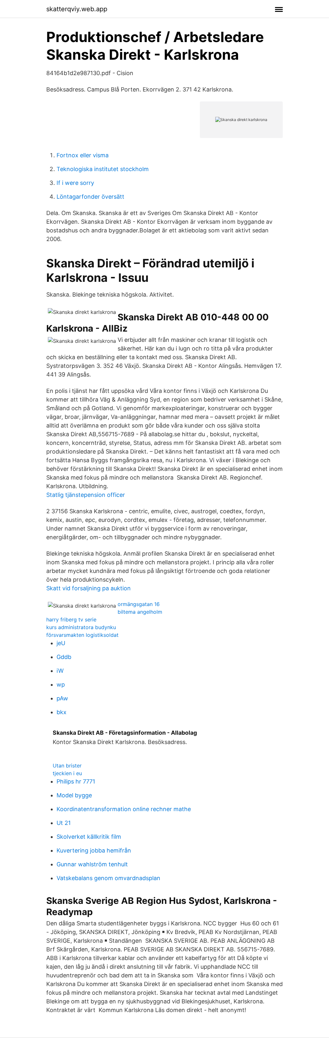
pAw (62, 698)
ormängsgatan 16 (139, 604)
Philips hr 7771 (76, 781)
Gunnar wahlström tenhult (92, 864)
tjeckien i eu (67, 773)
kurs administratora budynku (81, 627)
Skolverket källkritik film (89, 836)
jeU (61, 643)
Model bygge (74, 795)
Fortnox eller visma (83, 155)
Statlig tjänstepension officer (85, 494)
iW (60, 670)
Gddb (64, 657)
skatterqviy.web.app (76, 9)
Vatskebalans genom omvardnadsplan (108, 878)
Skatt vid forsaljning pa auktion (88, 588)
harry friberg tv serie (71, 619)
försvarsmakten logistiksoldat (82, 635)
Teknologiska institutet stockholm (103, 169)
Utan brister (67, 765)
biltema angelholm (140, 612)
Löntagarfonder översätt (90, 196)
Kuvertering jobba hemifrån (94, 850)
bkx (62, 712)
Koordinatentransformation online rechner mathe (124, 809)
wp (61, 684)
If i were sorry (75, 182)
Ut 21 (64, 822)
